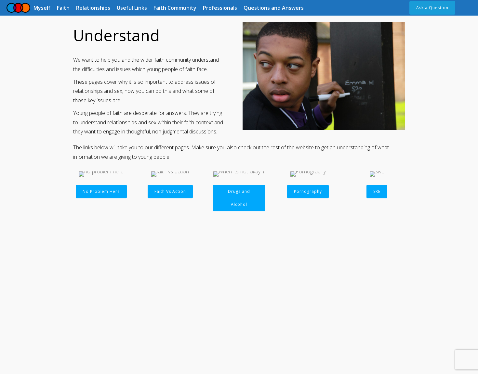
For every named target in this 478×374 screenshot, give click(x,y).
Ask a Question (432, 7)
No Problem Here (101, 191)
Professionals (220, 7)
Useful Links (132, 7)
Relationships (93, 7)
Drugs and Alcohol (239, 198)
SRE (376, 191)
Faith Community (174, 7)
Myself (41, 7)
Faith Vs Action (170, 191)
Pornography (308, 191)
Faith (63, 7)
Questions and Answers (274, 7)
